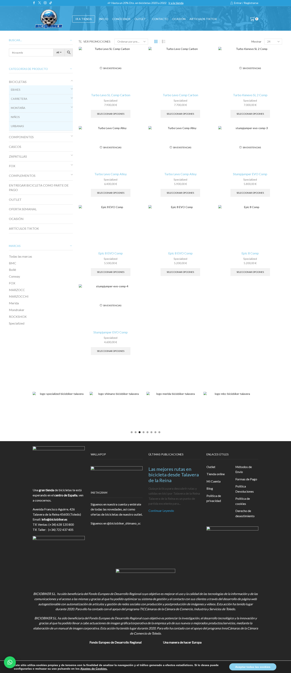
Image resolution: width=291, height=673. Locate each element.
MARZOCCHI (19, 296)
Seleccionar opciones (110, 113)
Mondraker (16, 310)
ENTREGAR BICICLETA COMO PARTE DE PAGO (38, 187)
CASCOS (15, 146)
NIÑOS (15, 117)
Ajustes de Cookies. (93, 668)
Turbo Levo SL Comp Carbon (110, 95)
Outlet (210, 467)
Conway (14, 276)
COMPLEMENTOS (22, 175)
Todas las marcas (20, 256)
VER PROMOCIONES (96, 41)
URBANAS (17, 126)
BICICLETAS (18, 82)
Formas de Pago (246, 479)
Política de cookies (242, 501)
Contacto (160, 19)
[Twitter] (39, 3)
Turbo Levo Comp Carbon (180, 95)
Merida (14, 303)
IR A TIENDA (83, 19)
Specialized (110, 100)
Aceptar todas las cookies (252, 666)
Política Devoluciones (244, 488)
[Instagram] (45, 3)
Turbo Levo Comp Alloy (110, 174)
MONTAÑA (18, 107)
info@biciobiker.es (54, 519)
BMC (12, 263)
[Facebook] (34, 3)
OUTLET (140, 19)
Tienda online (215, 474)
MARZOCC (17, 290)
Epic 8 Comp (250, 253)
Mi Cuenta (213, 481)
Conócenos (121, 19)
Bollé (12, 269)
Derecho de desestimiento (245, 513)
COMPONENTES (21, 137)
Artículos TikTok (203, 19)
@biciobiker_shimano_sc (124, 523)
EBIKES (15, 89)
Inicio (103, 19)
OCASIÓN (178, 19)
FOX (12, 166)
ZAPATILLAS (18, 156)
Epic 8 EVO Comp (110, 253)
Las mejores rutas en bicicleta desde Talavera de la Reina (173, 474)
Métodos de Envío (243, 469)
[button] (132, 432)
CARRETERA (19, 98)
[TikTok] (50, 3)
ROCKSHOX (18, 316)
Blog (209, 488)
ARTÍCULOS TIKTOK (24, 228)
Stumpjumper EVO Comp (250, 174)
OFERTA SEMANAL (23, 209)
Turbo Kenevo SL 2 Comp (250, 95)
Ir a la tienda (176, 3)
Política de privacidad (213, 498)
